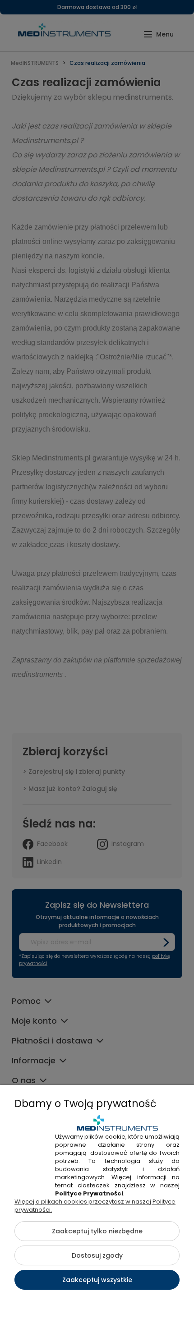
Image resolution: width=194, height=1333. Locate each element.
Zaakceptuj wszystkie (97, 1279)
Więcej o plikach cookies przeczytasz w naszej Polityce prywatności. (95, 1205)
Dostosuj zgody (97, 1255)
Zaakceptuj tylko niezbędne (97, 1231)
